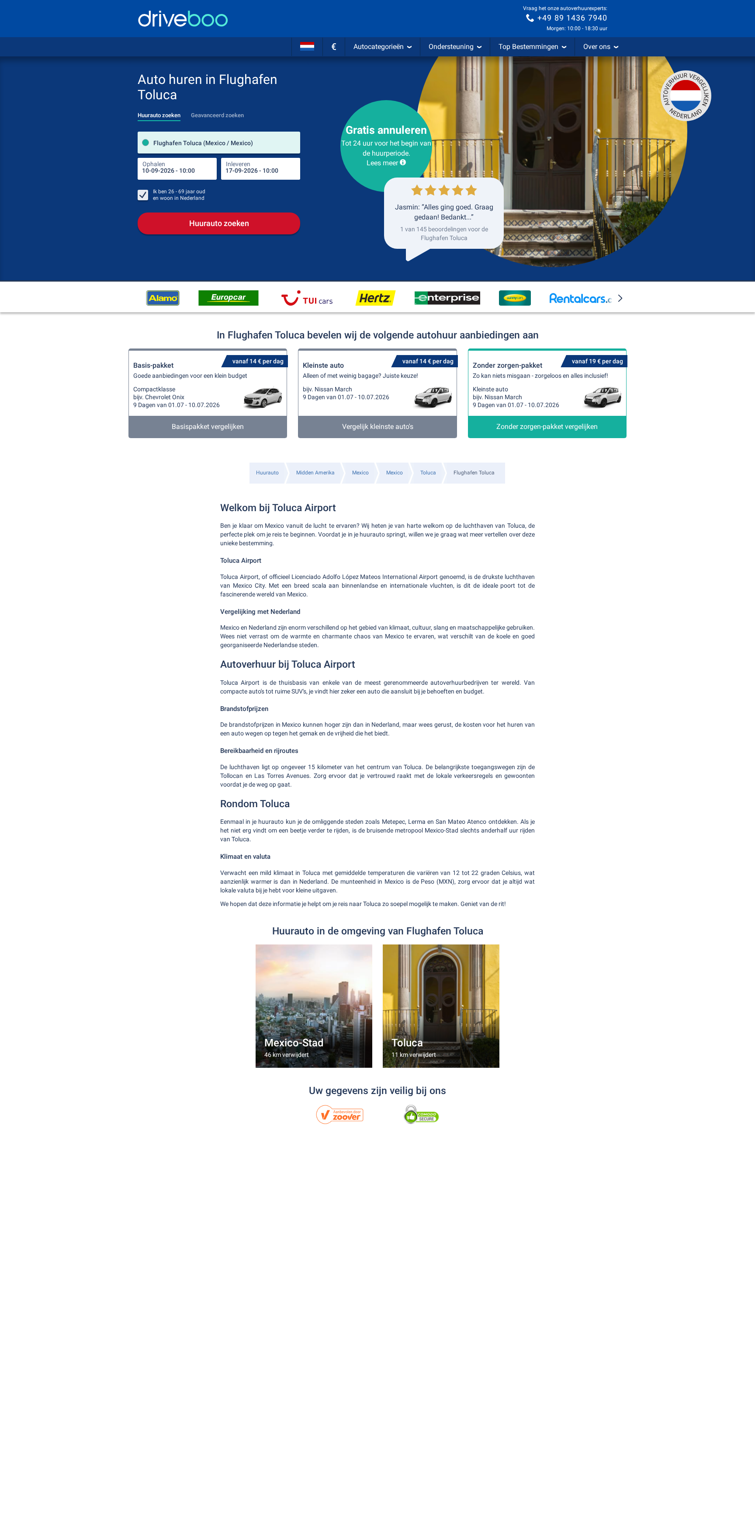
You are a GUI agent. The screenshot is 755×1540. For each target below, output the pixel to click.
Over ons (596, 46)
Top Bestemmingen (528, 46)
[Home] (183, 18)
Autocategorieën (378, 46)
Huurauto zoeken (219, 223)
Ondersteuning (451, 46)
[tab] (159, 112)
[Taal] (307, 47)
